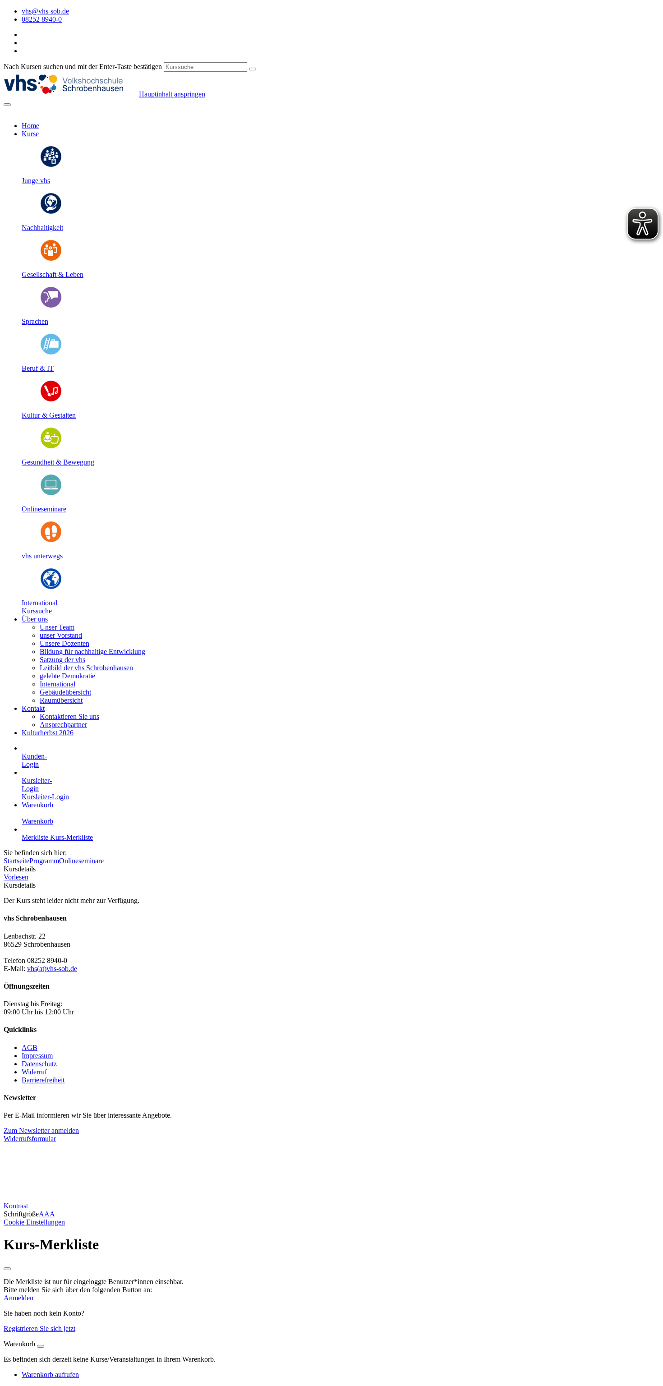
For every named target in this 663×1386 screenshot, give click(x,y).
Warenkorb (37, 805)
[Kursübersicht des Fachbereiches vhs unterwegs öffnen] (51, 540)
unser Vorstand (61, 635)
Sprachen (35, 321)
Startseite (16, 861)
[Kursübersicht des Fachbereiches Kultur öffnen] (51, 400)
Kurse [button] (30, 134)
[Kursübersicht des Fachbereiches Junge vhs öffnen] (51, 165)
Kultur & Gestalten (49, 415)
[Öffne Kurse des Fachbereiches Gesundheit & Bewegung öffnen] (51, 447)
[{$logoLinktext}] (71, 94)
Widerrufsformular (30, 1138)
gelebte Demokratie (67, 676)
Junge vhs (36, 180)
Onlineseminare (44, 509)
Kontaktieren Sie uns (69, 716)
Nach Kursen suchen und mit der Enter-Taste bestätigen (83, 66)
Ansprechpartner (63, 724)
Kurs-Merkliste (71, 837)
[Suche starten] (252, 69)
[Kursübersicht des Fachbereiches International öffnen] (51, 587)
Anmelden (18, 1298)
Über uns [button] (35, 619)
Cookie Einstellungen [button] (34, 1222)
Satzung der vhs (62, 659)
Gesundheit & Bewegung (58, 462)
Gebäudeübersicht (65, 692)
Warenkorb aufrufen (50, 1374)
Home (30, 125)
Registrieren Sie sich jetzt (39, 1328)
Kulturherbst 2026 (48, 733)
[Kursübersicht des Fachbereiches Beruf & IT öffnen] (51, 353)
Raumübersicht (61, 700)
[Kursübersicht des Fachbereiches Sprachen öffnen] (51, 306)
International (39, 603)
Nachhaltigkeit (42, 227)
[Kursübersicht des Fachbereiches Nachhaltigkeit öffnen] (51, 212)
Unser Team (57, 627)
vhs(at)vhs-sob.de (52, 968)
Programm (44, 861)
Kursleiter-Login (45, 797)
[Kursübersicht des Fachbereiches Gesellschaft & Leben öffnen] (51, 259)
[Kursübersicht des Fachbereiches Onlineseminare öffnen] (51, 493)
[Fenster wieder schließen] (7, 1268)
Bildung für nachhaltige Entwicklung (92, 651)
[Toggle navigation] (7, 104)
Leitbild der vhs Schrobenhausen (86, 668)
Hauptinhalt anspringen (172, 94)
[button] (37, 611)
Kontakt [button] (33, 708)
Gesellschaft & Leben (52, 274)
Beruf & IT (38, 368)
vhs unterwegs (42, 556)
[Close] (40, 1346)
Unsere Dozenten (64, 643)
